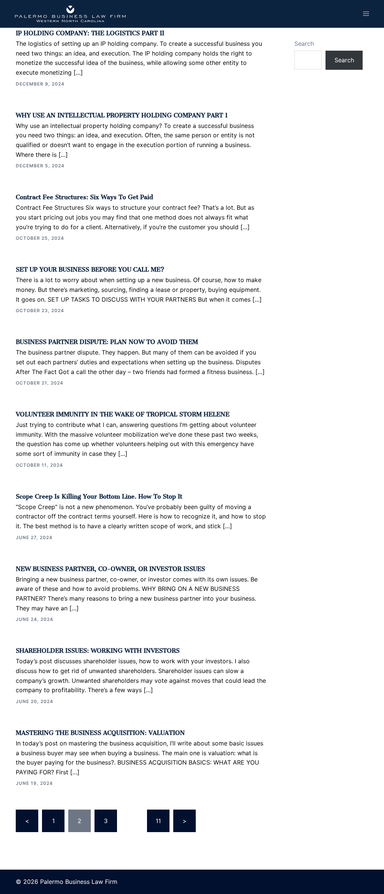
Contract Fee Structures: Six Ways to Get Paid (84, 195)
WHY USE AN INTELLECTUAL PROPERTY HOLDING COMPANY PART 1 (122, 114)
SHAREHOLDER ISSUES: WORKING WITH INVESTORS (98, 649)
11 (158, 821)
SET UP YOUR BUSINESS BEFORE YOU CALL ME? (90, 268)
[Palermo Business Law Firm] (70, 13)
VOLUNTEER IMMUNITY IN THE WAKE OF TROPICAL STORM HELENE (123, 413)
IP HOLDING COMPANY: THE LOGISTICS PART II (90, 31)
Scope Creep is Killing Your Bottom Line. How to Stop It (99, 495)
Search (304, 43)
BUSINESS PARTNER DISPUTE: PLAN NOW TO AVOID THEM (107, 340)
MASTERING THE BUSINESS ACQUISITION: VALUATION (100, 731)
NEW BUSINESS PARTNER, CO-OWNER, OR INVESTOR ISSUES (110, 567)
